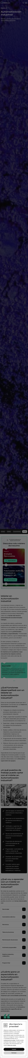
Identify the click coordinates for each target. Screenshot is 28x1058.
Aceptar (14, 1049)
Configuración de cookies (9, 1040)
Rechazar (14, 1053)
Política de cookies (11, 1045)
